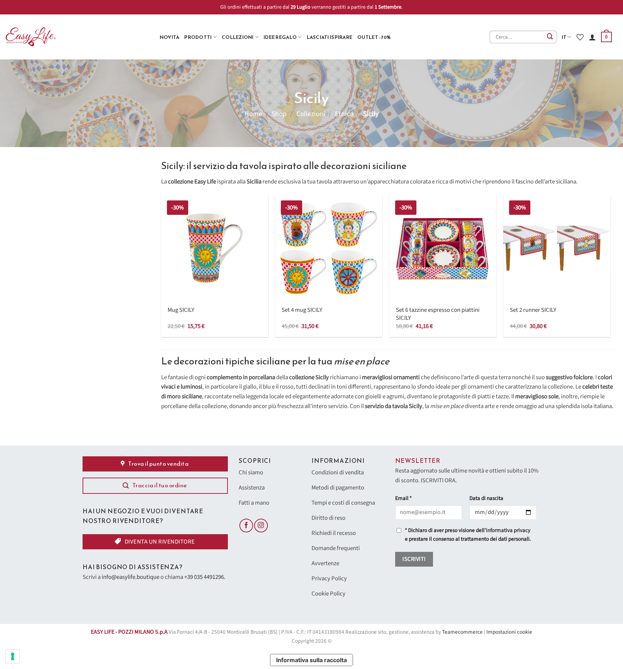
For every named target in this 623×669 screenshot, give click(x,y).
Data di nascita (486, 498)
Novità (170, 37)
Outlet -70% (374, 37)
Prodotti (198, 37)
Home (253, 114)
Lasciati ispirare (330, 37)
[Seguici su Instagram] (261, 525)
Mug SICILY (181, 310)
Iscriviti (413, 559)
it (564, 37)
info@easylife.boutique (130, 577)
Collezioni (238, 37)
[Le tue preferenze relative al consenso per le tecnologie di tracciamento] (12, 656)
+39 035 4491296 (204, 577)
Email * (403, 498)
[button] (606, 37)
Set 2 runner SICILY (533, 310)
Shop (279, 114)
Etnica (344, 114)
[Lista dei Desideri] (580, 37)
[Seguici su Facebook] (246, 525)
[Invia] (550, 37)
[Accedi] (592, 37)
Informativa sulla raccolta (311, 660)
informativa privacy (508, 530)
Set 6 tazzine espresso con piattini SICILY (438, 314)
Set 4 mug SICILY (302, 310)
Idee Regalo (280, 37)
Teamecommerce (462, 632)
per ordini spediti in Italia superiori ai (314, 7)
